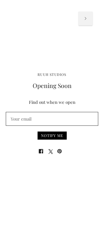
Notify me (52, 135)
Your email (21, 112)
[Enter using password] (85, 18)
